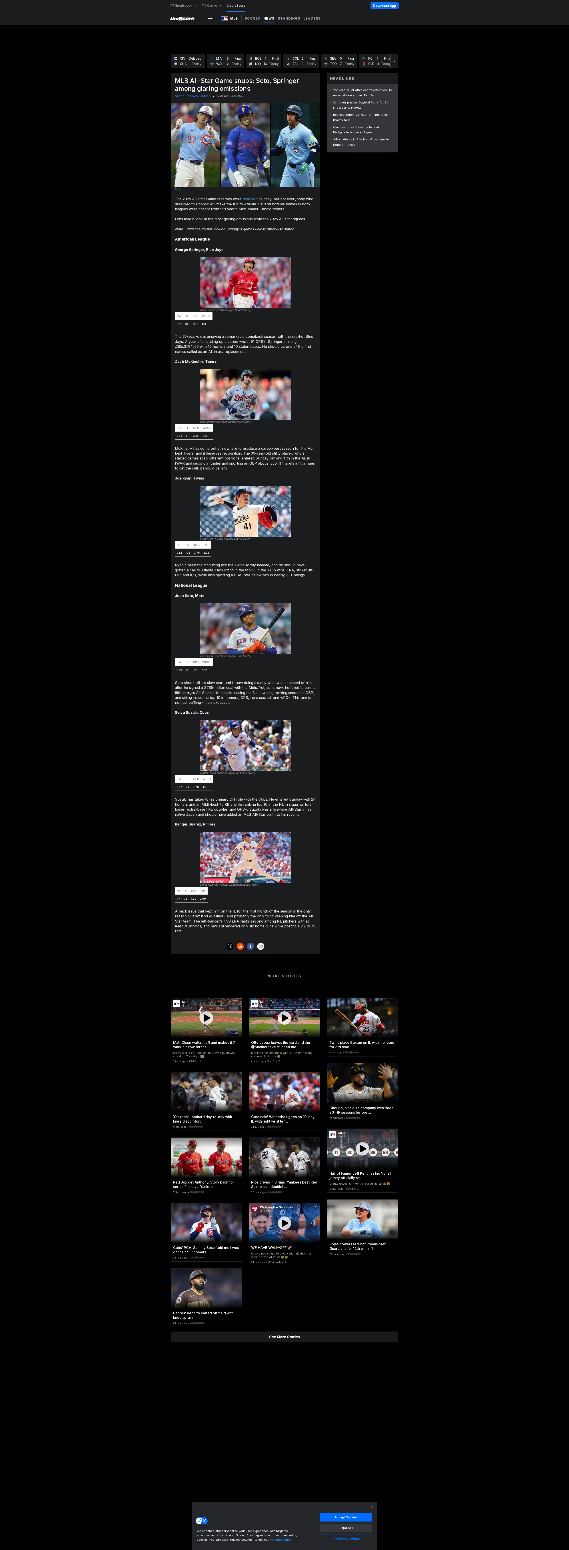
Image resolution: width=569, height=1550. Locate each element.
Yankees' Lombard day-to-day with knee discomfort (202, 1119)
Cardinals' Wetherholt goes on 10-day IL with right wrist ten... (283, 1119)
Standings (289, 18)
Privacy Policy (280, 1539)
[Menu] (210, 18)
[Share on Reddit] (240, 946)
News (269, 18)
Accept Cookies (346, 1517)
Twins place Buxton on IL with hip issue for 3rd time (361, 1044)
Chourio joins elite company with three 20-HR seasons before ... (361, 1110)
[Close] (372, 1506)
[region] (284, 1525)
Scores (252, 18)
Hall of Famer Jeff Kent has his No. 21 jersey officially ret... (360, 1175)
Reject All (346, 1528)
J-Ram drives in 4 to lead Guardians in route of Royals (361, 142)
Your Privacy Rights (346, 1538)
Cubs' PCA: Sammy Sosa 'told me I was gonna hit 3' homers (206, 1249)
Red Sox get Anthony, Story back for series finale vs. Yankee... (203, 1184)
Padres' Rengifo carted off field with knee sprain (203, 1315)
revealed (250, 199)
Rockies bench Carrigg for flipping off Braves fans (360, 117)
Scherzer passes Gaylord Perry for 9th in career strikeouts (361, 105)
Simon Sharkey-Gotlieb (193, 96)
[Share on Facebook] (250, 946)
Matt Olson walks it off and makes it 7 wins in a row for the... (204, 1044)
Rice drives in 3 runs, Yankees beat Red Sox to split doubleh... (284, 1184)
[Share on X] (230, 946)
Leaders (312, 18)
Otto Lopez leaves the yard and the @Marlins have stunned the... (280, 1044)
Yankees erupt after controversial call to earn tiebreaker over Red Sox (362, 92)
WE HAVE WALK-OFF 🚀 (271, 1247)
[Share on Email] (260, 946)
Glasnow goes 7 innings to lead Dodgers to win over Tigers (356, 129)
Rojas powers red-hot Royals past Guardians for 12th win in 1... (357, 1246)
